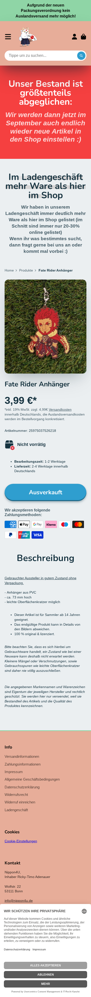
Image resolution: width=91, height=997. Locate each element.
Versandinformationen (22, 756)
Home (9, 270)
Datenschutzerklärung (22, 787)
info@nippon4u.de (19, 901)
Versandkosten (60, 409)
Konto (74, 37)
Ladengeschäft (16, 810)
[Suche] (81, 55)
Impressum (14, 772)
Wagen (83, 37)
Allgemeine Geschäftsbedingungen (32, 779)
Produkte (26, 270)
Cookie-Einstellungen (21, 841)
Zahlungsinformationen (23, 764)
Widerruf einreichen (20, 802)
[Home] (28, 36)
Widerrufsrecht (16, 794)
